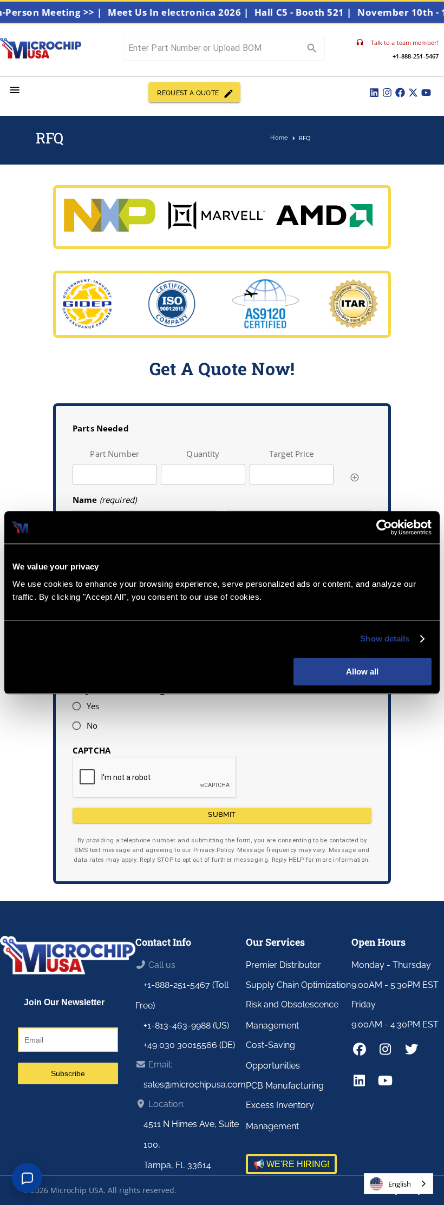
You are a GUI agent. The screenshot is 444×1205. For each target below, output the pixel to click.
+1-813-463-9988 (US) (186, 1025)
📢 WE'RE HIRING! (291, 1164)
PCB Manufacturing (285, 1085)
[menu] (14, 90)
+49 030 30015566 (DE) (189, 1045)
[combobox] (398, 1183)
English (399, 1184)
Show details (384, 638)
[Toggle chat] (27, 1178)
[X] (413, 92)
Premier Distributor (283, 965)
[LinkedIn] (374, 92)
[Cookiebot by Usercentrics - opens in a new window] (384, 527)
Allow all (362, 671)
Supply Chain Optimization (298, 985)
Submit (222, 814)
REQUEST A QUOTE (188, 93)
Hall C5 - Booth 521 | (313, 12)
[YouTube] (426, 92)
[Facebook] (400, 92)
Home (279, 137)
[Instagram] (387, 92)
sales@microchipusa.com (194, 1084)
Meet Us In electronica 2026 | (189, 12)
